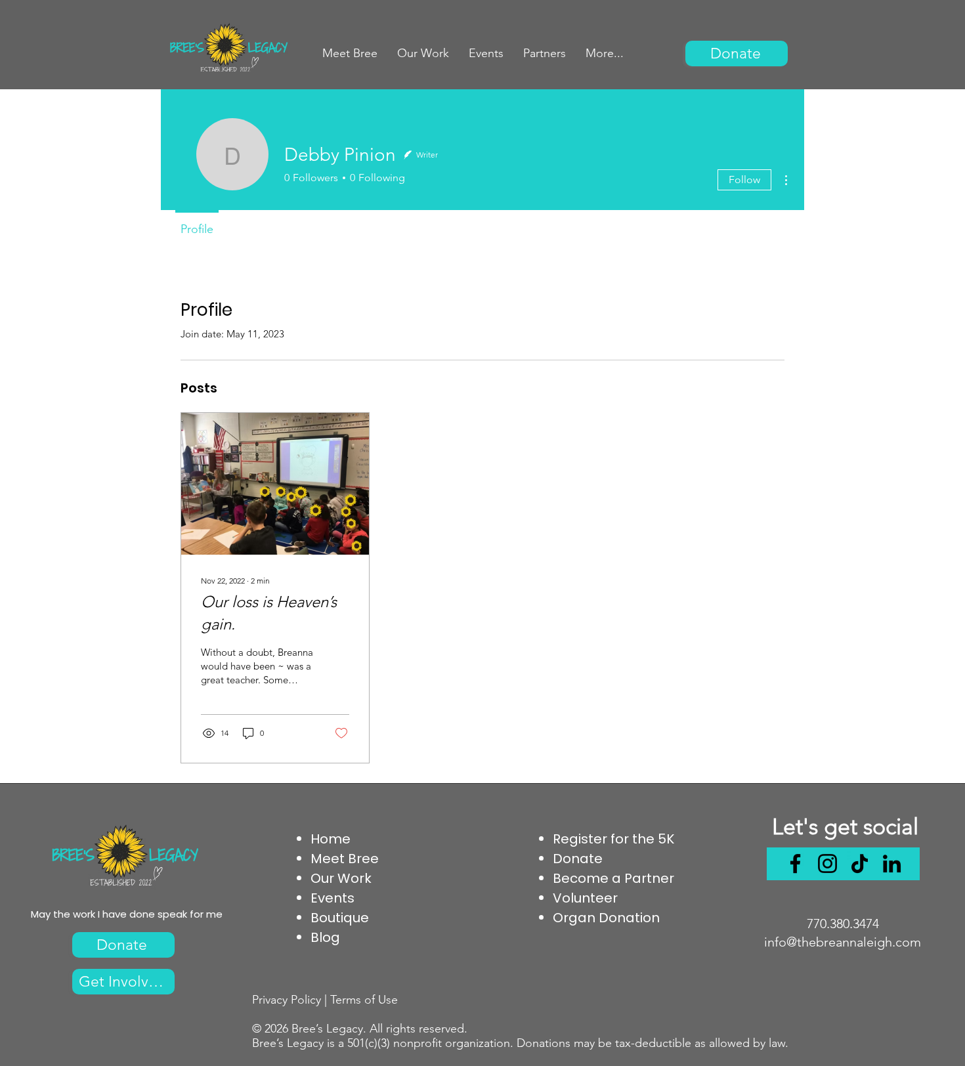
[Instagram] (827, 863)
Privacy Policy (286, 999)
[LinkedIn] (892, 863)
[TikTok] (859, 863)
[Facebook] (795, 863)
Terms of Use (364, 999)
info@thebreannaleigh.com (842, 942)
